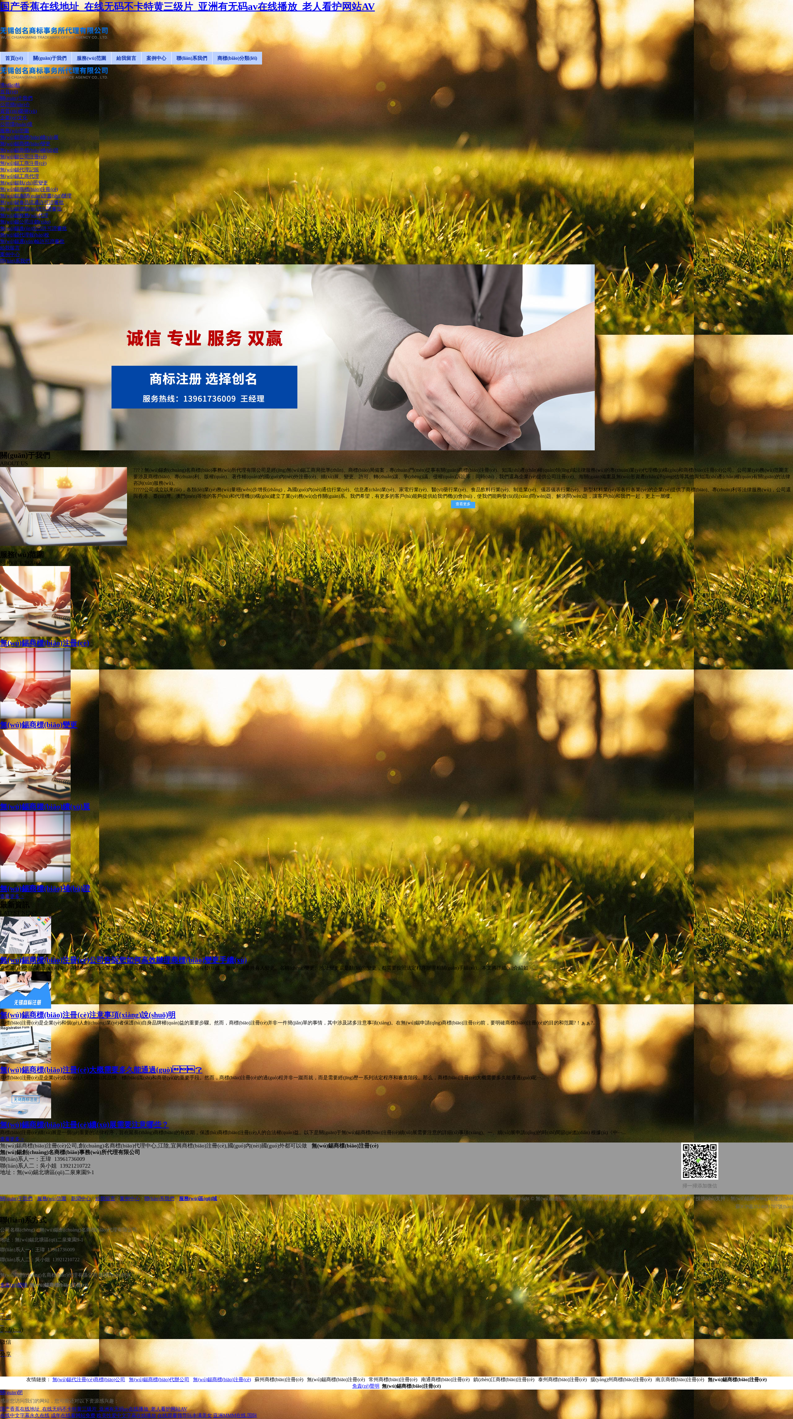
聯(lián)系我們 (159, 1198)
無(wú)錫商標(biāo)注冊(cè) (44, 643)
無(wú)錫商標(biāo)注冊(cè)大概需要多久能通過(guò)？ (101, 1070)
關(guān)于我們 (16, 1198)
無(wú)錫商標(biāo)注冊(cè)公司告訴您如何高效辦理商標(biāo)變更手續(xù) (123, 960)
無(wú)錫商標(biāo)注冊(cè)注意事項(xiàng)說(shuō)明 (88, 1015)
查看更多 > (12, 896)
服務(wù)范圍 (51, 1198)
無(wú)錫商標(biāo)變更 (38, 725)
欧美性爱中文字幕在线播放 (126, 1415)
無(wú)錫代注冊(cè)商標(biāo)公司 (88, 1379)
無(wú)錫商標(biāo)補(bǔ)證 (45, 888)
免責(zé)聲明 (13, 1285)
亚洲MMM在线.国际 (235, 1415)
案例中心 (130, 1198)
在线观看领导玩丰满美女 (184, 1415)
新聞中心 (81, 1198)
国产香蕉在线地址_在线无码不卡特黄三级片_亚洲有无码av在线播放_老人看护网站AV (187, 6)
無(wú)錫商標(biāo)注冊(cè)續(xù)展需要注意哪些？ (84, 1125)
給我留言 (105, 1198)
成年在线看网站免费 (73, 1415)
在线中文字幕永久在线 (25, 1415)
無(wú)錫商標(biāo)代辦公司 (159, 1379)
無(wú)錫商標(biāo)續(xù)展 (45, 806)
